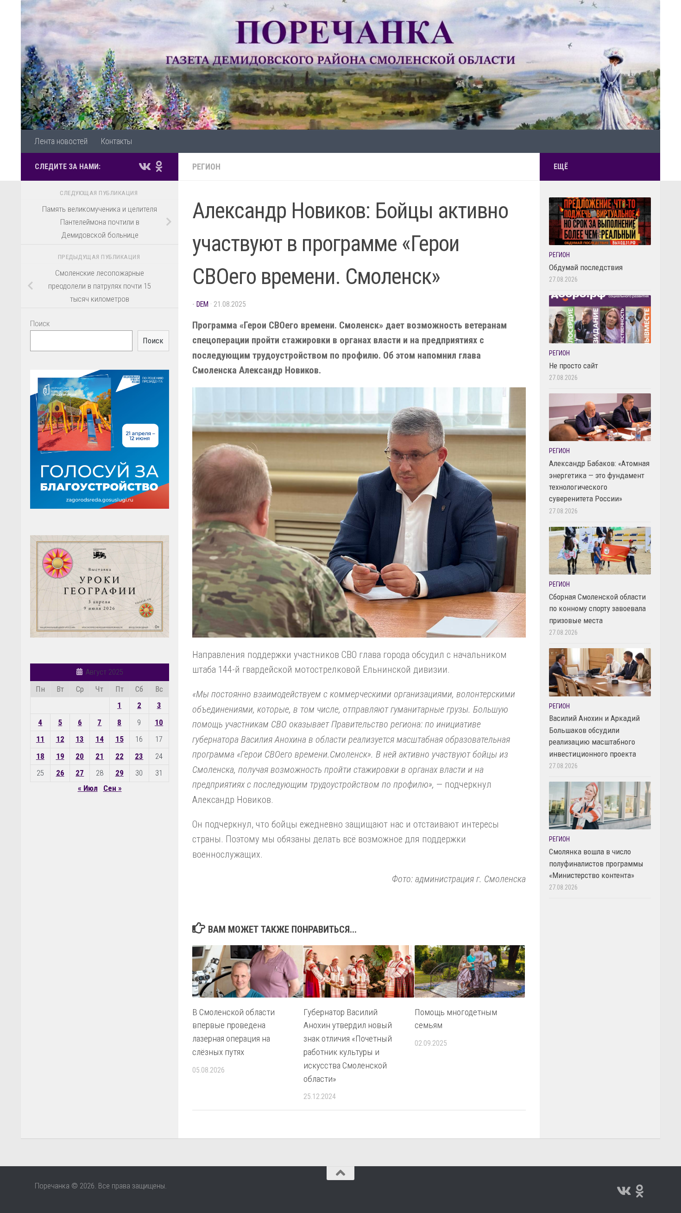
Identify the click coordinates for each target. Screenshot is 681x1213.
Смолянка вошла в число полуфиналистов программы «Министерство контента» (596, 863)
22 (119, 756)
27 (80, 772)
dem (202, 304)
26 (60, 772)
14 (99, 739)
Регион (206, 166)
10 (159, 722)
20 (80, 756)
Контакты (116, 141)
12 (60, 739)
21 (99, 756)
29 (119, 772)
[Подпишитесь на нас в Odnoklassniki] (158, 166)
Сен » (112, 788)
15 (119, 739)
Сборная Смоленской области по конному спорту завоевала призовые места (597, 608)
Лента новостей (61, 141)
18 (40, 756)
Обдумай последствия (586, 267)
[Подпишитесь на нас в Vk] (144, 166)
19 (60, 756)
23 (139, 756)
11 (40, 739)
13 (80, 739)
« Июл (88, 788)
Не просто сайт (573, 365)
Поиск (40, 323)
